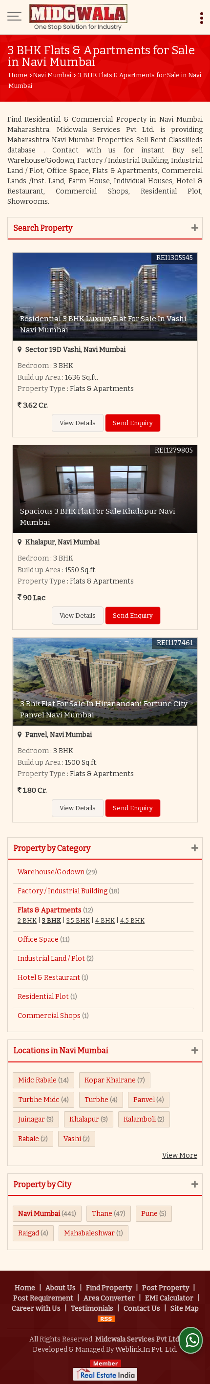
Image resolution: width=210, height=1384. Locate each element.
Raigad (28, 1233)
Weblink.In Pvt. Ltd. (146, 1349)
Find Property (109, 1288)
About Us (60, 1288)
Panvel (144, 1100)
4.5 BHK (132, 920)
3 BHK (51, 920)
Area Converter (109, 1298)
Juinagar (31, 1119)
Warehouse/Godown (51, 872)
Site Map (184, 1308)
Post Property (165, 1288)
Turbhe (96, 1100)
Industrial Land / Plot (51, 958)
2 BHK (27, 920)
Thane (102, 1214)
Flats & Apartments (50, 910)
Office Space (38, 939)
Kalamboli (140, 1119)
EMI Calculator (169, 1298)
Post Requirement (43, 1298)
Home (17, 75)
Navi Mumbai (52, 75)
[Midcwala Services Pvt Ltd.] (78, 17)
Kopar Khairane (110, 1080)
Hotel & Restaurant (49, 977)
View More (179, 1155)
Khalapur (84, 1119)
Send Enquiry (133, 423)
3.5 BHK (78, 920)
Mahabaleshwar (89, 1233)
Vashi (72, 1139)
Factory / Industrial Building (62, 891)
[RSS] (106, 1319)
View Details (78, 423)
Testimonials (92, 1308)
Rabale (28, 1139)
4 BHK (105, 920)
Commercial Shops (49, 1016)
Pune (149, 1214)
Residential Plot (43, 997)
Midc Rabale (37, 1080)
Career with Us (36, 1308)
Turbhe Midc (39, 1100)
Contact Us (142, 1308)
